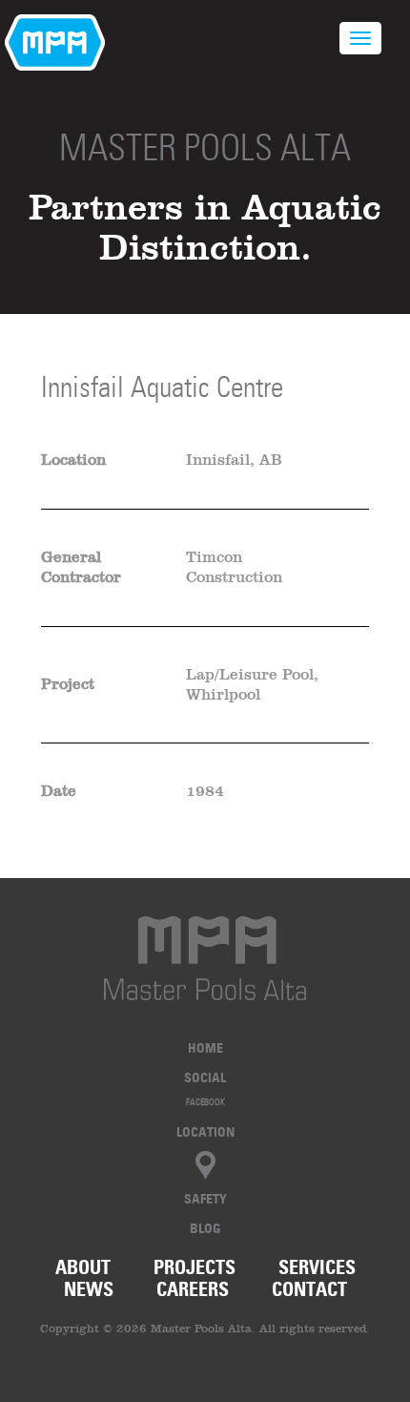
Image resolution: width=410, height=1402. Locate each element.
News (88, 1289)
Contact (309, 1289)
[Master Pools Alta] (205, 958)
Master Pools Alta (205, 147)
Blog (205, 1228)
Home (205, 1047)
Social (205, 1077)
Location (205, 1131)
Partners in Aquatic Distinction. (205, 226)
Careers (192, 1289)
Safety (205, 1198)
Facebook (205, 1102)
